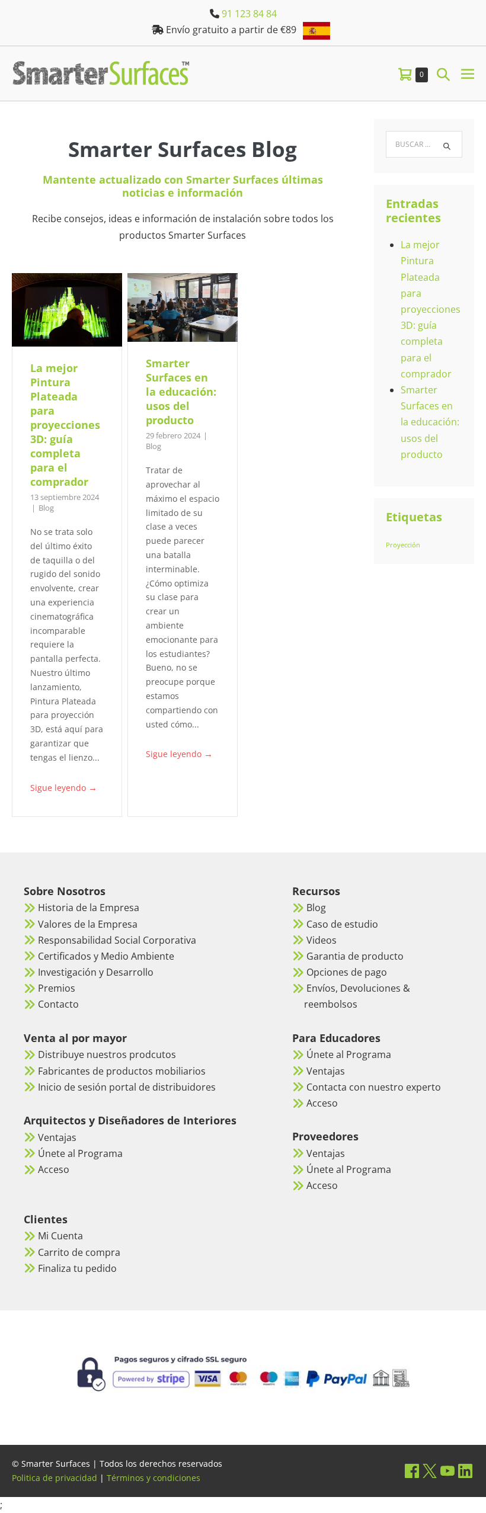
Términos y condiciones (153, 1477)
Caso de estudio (342, 924)
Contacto (58, 1004)
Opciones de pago (346, 972)
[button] (443, 74)
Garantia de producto (355, 956)
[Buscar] (446, 146)
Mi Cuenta (60, 1235)
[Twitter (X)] (430, 1470)
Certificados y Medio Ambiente (106, 956)
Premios (56, 988)
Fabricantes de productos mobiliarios (122, 1071)
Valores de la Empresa (88, 924)
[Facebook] (412, 1470)
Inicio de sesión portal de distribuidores (127, 1087)
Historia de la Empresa (88, 907)
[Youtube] (447, 1470)
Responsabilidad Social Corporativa (117, 940)
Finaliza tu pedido (77, 1268)
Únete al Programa (80, 1153)
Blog (46, 507)
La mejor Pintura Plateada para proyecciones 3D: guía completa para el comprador (65, 425)
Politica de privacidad (54, 1477)
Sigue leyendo (63, 787)
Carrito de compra (79, 1252)
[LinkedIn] (465, 1470)
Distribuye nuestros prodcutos (107, 1054)
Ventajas (57, 1137)
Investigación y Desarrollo (96, 972)
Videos (321, 940)
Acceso (53, 1169)
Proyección (403, 545)
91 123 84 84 (249, 13)
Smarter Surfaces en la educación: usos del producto (181, 391)
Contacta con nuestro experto (373, 1087)
